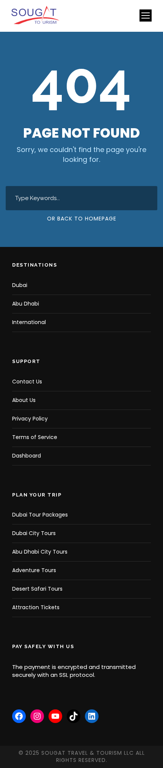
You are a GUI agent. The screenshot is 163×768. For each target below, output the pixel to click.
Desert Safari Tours (37, 589)
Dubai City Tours (34, 533)
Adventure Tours (34, 570)
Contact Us (27, 381)
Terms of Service (34, 437)
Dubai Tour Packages (40, 514)
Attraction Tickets (36, 607)
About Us (24, 400)
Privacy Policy (30, 418)
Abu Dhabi (25, 303)
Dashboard (26, 455)
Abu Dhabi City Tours (39, 551)
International (29, 322)
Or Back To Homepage (81, 218)
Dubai (19, 285)
